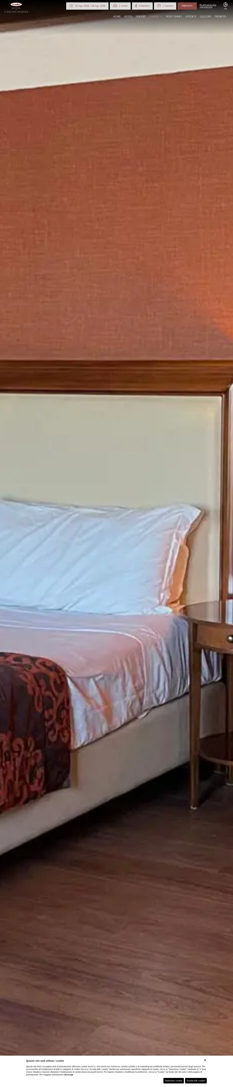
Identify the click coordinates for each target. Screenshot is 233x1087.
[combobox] (123, 6)
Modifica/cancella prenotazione (208, 6)
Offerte (190, 16)
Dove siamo (174, 16)
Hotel (128, 16)
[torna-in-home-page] (16, 8)
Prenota (187, 6)
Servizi (140, 16)
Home (117, 16)
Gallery (205, 16)
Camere (154, 16)
